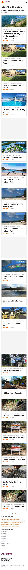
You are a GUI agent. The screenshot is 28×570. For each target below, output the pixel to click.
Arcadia (3, 545)
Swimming (17, 524)
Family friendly (5, 521)
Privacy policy (5, 560)
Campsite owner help (6, 558)
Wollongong (4, 547)
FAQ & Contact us (5, 559)
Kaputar (3, 533)
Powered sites (5, 524)
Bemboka (3, 540)
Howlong (3, 536)
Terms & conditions (6, 562)
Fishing (14, 521)
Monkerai (3, 541)
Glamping (22, 521)
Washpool (3, 534)
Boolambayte (4, 531)
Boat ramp (6, 519)
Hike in (3, 522)
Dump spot (16, 519)
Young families (15, 526)
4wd (2, 519)
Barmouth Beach (5, 543)
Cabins (11, 519)
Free (18, 521)
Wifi (10, 526)
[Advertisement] (14, 128)
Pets (21, 522)
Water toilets (4, 526)
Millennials (8, 522)
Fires (11, 521)
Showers (11, 524)
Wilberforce (4, 538)
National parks (16, 522)
